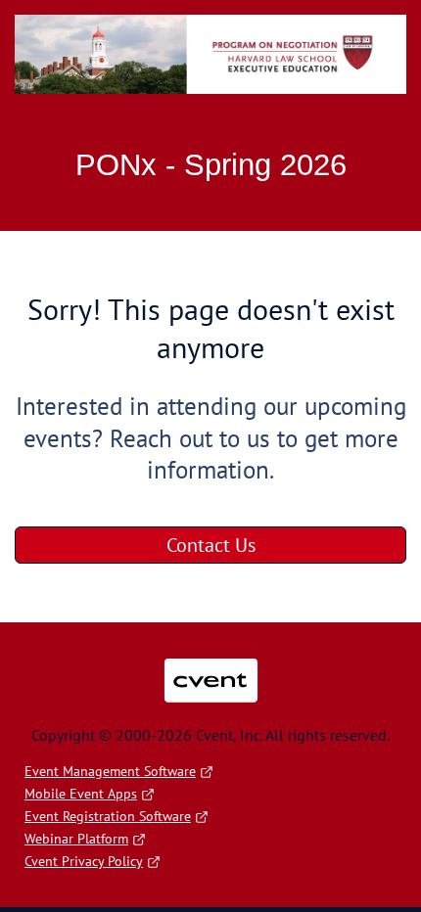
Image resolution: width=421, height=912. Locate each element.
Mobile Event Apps (80, 793)
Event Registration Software (107, 816)
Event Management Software (110, 771)
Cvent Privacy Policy (83, 861)
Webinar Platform (76, 838)
